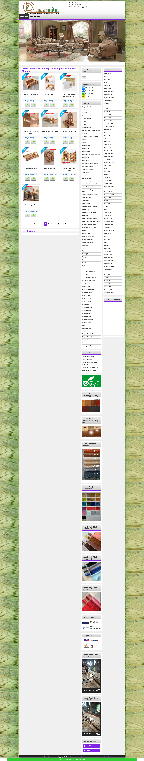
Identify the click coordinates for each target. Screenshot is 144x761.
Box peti (84, 113)
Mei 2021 (106, 242)
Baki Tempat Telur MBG (50, 131)
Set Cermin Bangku (88, 289)
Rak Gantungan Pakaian (89, 277)
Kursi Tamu (85, 172)
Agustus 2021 (108, 233)
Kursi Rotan (85, 157)
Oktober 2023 (108, 159)
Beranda (24, 17)
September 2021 (109, 230)
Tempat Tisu (85, 340)
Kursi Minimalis (86, 151)
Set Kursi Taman (87, 298)
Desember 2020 (109, 257)
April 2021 (107, 245)
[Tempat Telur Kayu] (31, 156)
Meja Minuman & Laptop (89, 224)
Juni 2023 (107, 171)
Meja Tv (84, 230)
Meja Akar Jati (86, 197)
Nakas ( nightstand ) (88, 239)
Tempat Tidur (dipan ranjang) (90, 337)
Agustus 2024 (108, 130)
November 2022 (109, 189)
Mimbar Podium (86, 233)
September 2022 (109, 195)
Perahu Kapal (86, 260)
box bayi (84, 110)
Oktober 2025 (108, 94)
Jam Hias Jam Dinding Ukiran (91, 130)
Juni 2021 (107, 239)
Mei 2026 (106, 82)
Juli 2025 (106, 103)
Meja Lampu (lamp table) (89, 218)
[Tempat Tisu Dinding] (31, 83)
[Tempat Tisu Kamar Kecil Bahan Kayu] (69, 83)
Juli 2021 (106, 236)
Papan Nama (86, 248)
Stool (83, 325)
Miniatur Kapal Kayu (88, 236)
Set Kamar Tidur (87, 292)
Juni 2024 (107, 136)
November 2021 (109, 224)
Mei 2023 (106, 174)
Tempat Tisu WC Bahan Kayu (90, 367)
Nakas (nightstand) (87, 242)
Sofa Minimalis (86, 316)
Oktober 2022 (108, 192)
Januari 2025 (108, 121)
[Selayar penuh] (99, 690)
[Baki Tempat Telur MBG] (50, 119)
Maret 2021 (107, 248)
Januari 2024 (108, 150)
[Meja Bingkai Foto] (31, 193)
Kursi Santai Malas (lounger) (90, 163)
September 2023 (109, 162)
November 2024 (109, 124)
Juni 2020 (107, 275)
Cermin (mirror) (86, 119)
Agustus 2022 (108, 198)
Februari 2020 (108, 287)
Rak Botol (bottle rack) (88, 271)
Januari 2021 (108, 254)
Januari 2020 (108, 290)
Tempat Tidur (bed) (87, 334)
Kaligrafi (84, 133)
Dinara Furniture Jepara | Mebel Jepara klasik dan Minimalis (90, 757)
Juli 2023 (106, 168)
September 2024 (109, 127)
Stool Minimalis (86, 328)
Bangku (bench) (86, 107)
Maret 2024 (107, 144)
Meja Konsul (85, 209)
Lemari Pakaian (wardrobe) (90, 184)
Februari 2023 (108, 180)
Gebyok (84, 124)
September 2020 (109, 266)
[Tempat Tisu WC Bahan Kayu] (31, 119)
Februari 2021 (108, 251)
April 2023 (107, 177)
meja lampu (85, 215)
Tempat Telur (86, 331)
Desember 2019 (109, 293)
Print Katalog (91, 746)
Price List (90, 751)
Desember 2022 (109, 186)
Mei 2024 (106, 138)
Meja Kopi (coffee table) (89, 212)
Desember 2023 (109, 153)
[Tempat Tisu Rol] (50, 83)
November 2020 (109, 260)
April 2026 (107, 85)
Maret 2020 (107, 284)
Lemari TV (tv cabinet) (88, 187)
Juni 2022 (107, 204)
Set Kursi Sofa (86, 295)
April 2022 (107, 210)
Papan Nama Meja (87, 251)
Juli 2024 (106, 132)
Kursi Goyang (86, 145)
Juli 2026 (106, 76)
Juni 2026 (107, 79)
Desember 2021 (109, 221)
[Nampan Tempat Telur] (69, 119)
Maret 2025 (107, 115)
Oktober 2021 (108, 227)
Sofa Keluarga (86, 313)
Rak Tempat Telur (50, 168)
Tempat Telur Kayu (31, 168)
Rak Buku (85, 274)
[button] (91, 675)
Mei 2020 (106, 278)
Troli (83, 343)
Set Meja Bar (86, 304)
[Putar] (85, 690)
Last (63, 224)
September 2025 (109, 97)
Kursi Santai (85, 160)
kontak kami (35, 17)
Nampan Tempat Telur (69, 131)
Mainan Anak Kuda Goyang (90, 194)
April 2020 (107, 281)
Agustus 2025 (108, 100)
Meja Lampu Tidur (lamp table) (91, 221)
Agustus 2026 (108, 73)
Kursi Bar (85, 139)
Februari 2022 (108, 215)
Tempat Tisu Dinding (31, 94)
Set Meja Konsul (87, 307)
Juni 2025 (107, 106)
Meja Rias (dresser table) (89, 227)
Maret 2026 (107, 88)
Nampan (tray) (86, 245)
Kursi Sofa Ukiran (87, 169)
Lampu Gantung (86, 178)
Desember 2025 (109, 91)
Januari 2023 (108, 183)
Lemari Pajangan (87, 181)
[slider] (90, 690)
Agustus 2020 (108, 269)
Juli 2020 (106, 272)
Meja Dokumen (86, 203)
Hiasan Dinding (86, 127)
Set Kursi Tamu (86, 301)
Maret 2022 (107, 213)
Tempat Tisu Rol (50, 94)
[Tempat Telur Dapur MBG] (69, 156)
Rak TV (84, 283)
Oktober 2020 (108, 263)
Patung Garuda (86, 257)
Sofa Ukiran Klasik (87, 319)
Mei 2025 (106, 109)
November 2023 (109, 156)
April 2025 (107, 112)
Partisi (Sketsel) (87, 254)
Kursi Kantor (86, 148)
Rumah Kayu (86, 286)
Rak (83, 269)
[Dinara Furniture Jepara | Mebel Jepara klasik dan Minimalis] (41, 7)
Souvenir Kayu (86, 322)
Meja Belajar (85, 200)
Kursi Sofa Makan (87, 166)
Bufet (83, 116)
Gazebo (84, 121)
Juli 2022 (106, 201)
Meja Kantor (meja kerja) (89, 206)
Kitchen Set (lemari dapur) (90, 136)
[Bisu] (97, 690)
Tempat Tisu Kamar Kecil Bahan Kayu (89, 363)
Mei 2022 (106, 207)
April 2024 (107, 141)
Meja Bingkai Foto (31, 205)
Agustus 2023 (108, 165)
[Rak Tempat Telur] (50, 156)
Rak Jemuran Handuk (88, 280)
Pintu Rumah (86, 263)
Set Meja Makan (86, 310)
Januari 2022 (108, 218)
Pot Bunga (85, 266)
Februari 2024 (108, 147)
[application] (91, 676)
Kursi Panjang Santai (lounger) (91, 154)
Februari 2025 (108, 118)
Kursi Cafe (85, 142)
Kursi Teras (85, 175)
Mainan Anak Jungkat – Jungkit (89, 190)
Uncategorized (86, 346)
